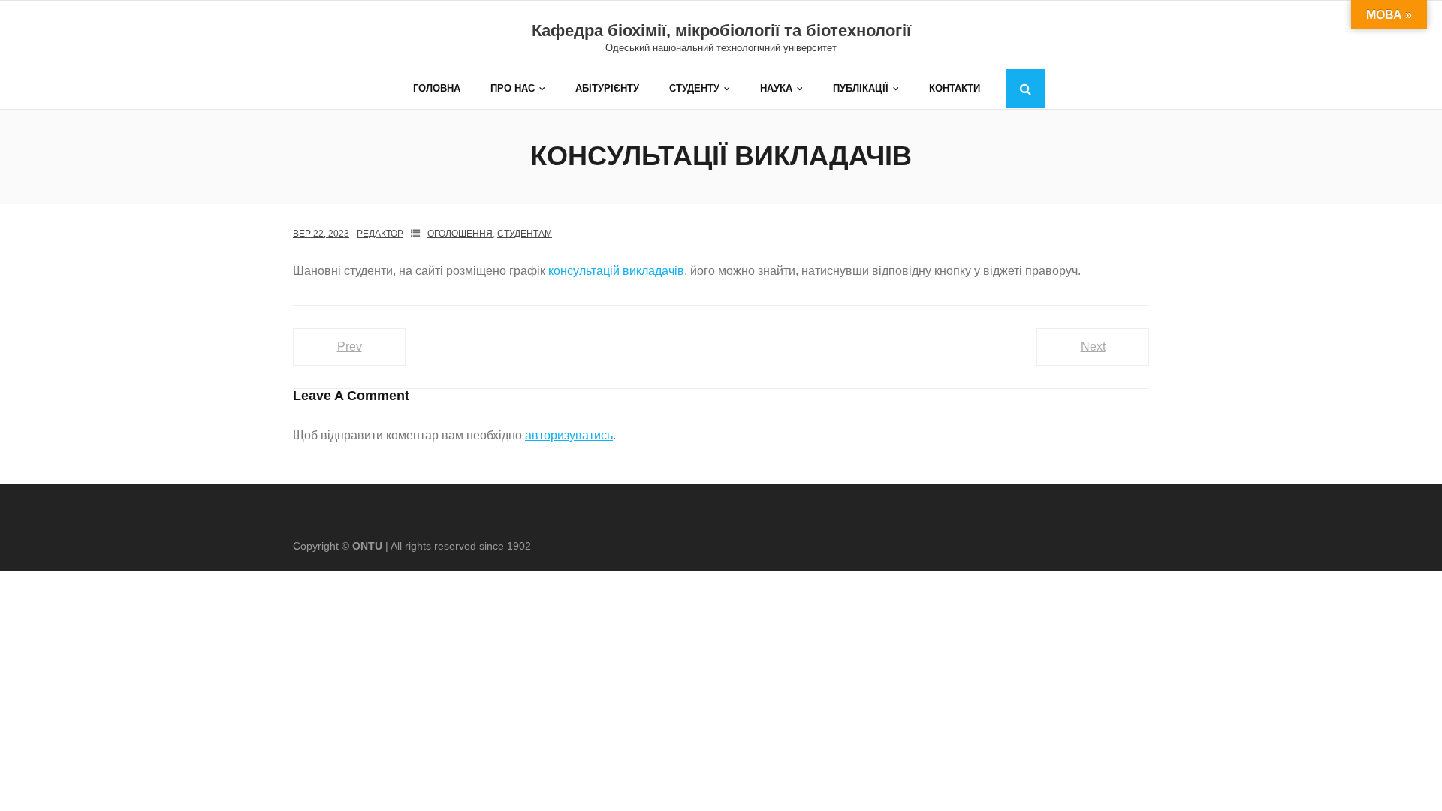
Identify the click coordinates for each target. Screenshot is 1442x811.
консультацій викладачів (616, 270)
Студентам (524, 233)
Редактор (380, 233)
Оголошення (460, 233)
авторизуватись (569, 435)
